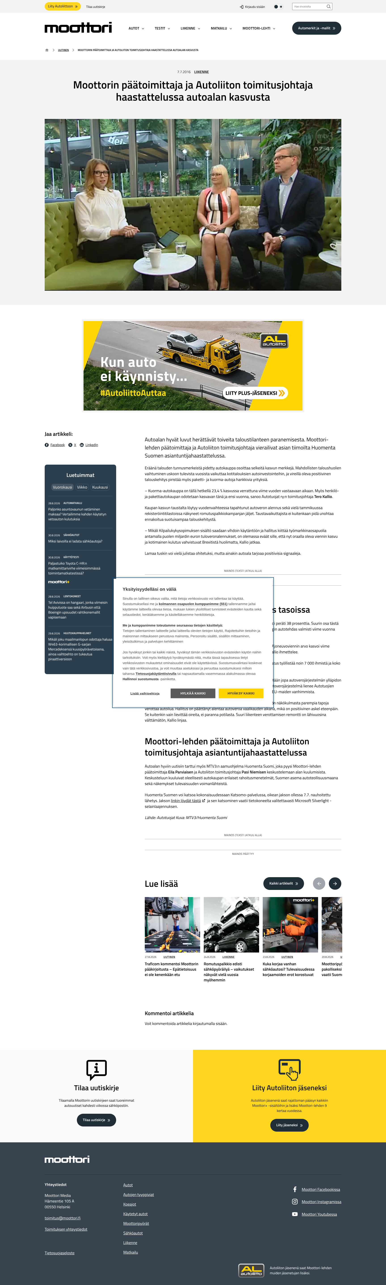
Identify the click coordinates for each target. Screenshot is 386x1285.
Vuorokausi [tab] (62, 487)
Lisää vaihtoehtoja (145, 693)
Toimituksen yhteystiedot (66, 1229)
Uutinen (63, 50)
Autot (128, 1185)
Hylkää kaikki (193, 693)
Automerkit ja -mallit (314, 28)
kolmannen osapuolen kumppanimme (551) (193, 604)
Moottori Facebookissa (321, 1189)
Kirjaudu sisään (255, 6)
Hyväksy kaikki (241, 693)
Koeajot (129, 1204)
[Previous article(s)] (319, 883)
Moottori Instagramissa (321, 1202)
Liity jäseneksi (287, 1125)
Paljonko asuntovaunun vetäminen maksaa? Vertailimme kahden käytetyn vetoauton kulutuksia (77, 514)
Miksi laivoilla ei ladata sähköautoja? (75, 541)
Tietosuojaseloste (60, 1253)
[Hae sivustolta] (328, 6)
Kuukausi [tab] (100, 487)
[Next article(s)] (335, 883)
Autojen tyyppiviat (138, 1195)
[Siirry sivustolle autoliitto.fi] (251, 1271)
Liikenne (201, 72)
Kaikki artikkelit (281, 883)
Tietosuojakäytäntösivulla (156, 673)
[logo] (78, 31)
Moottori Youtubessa (319, 1214)
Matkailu (130, 1252)
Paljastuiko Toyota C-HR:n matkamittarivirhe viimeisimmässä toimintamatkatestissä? (74, 568)
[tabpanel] (80, 581)
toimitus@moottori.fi (63, 1218)
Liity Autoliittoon (60, 6)
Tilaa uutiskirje (95, 6)
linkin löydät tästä (186, 801)
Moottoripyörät (136, 1223)
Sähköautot (133, 1233)
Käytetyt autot (135, 1214)
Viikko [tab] (82, 487)
